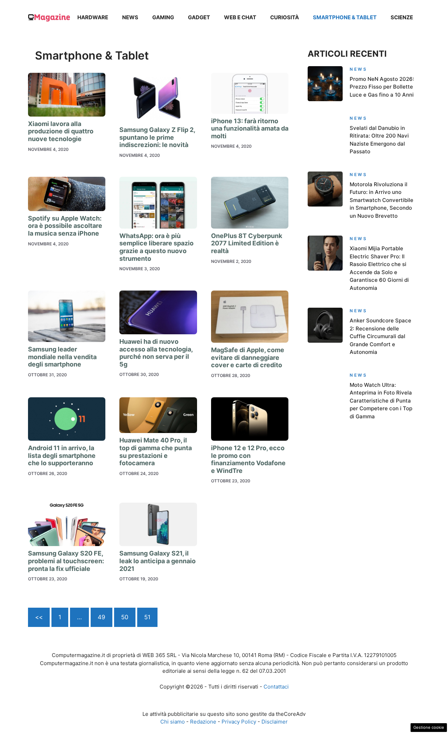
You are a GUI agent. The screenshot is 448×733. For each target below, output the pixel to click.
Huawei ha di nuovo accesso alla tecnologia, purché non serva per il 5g (155, 353)
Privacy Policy (239, 721)
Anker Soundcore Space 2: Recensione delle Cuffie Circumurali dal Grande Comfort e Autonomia (380, 336)
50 (124, 617)
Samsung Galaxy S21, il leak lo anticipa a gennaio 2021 (157, 561)
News (130, 17)
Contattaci (276, 686)
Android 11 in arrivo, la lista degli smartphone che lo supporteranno (62, 455)
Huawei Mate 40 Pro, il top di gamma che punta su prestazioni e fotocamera (155, 452)
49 (101, 617)
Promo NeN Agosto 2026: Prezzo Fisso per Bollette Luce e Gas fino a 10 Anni (382, 87)
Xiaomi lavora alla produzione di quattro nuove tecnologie (60, 131)
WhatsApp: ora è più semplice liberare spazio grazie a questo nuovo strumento (156, 247)
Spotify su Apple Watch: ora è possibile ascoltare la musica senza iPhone (65, 226)
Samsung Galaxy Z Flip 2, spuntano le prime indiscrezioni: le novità (157, 137)
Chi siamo (172, 721)
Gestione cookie (428, 727)
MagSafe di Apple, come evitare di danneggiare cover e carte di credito (247, 357)
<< (39, 617)
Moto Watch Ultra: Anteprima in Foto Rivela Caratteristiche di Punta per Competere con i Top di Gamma (381, 401)
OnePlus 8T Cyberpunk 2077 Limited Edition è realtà (246, 243)
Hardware (92, 17)
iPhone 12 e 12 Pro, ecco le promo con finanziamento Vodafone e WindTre (248, 459)
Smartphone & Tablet (345, 17)
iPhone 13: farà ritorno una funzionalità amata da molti (249, 128)
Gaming (163, 17)
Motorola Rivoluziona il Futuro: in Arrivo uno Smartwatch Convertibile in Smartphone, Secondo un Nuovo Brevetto (381, 200)
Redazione (203, 721)
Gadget (199, 17)
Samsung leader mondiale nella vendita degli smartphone (62, 356)
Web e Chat (240, 17)
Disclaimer (274, 721)
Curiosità (284, 17)
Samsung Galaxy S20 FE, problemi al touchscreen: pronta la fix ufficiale (66, 561)
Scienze (402, 17)
